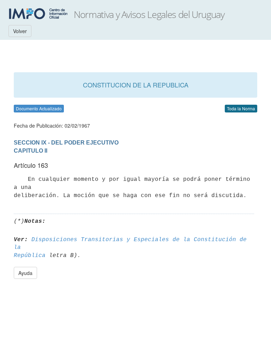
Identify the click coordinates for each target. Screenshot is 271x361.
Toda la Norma (241, 108)
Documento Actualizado (39, 108)
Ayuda (25, 272)
